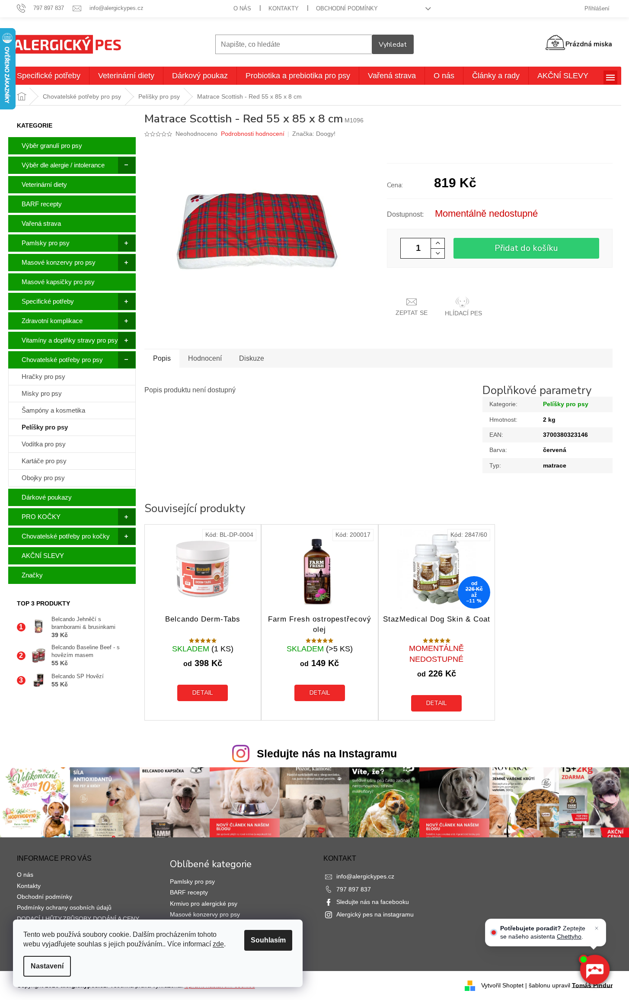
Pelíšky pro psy (45, 427)
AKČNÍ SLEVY (43, 555)
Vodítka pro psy (44, 444)
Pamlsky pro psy (46, 243)
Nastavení (47, 966)
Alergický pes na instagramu (375, 914)
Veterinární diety (44, 184)
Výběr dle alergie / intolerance (63, 165)
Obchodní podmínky (347, 8)
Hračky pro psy (43, 376)
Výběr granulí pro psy (52, 145)
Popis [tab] (162, 358)
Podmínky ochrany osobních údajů (64, 907)
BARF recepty (42, 204)
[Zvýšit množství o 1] (437, 243)
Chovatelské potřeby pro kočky (66, 536)
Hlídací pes (463, 313)
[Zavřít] (596, 928)
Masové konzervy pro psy (59, 262)
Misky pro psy (42, 393)
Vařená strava (41, 223)
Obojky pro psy (43, 477)
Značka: (313, 133)
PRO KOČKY (41, 516)
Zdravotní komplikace (52, 320)
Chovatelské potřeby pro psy (62, 359)
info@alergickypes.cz (365, 876)
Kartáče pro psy (44, 461)
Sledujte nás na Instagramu (327, 753)
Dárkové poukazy (47, 497)
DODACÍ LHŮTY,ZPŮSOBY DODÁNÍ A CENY (78, 918)
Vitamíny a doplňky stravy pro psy (70, 340)
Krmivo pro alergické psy (203, 903)
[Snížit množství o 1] (437, 253)
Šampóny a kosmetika (53, 410)
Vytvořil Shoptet (502, 984)
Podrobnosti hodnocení (252, 133)
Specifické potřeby (48, 301)
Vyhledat (393, 44)
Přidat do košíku (526, 248)
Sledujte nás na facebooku (372, 901)
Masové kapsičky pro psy (58, 281)
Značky (32, 575)
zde (218, 944)
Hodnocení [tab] (205, 358)
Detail (202, 693)
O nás (242, 8)
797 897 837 (353, 889)
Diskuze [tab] (251, 358)
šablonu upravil (571, 984)
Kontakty (283, 8)
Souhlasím (268, 940)
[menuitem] (48, 76)
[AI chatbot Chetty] (594, 969)
